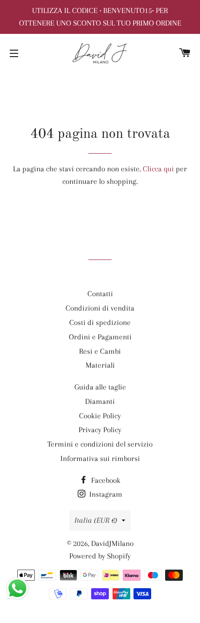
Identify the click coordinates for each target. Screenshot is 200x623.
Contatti (100, 293)
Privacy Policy (100, 429)
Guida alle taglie (100, 387)
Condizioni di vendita (100, 308)
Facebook (104, 480)
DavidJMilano (112, 543)
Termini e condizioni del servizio (100, 444)
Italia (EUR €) (95, 520)
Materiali (100, 365)
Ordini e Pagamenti (100, 336)
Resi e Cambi (100, 351)
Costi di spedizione (100, 322)
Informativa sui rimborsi (100, 458)
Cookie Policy (100, 415)
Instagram (104, 494)
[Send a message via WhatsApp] (17, 588)
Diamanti (100, 401)
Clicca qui (158, 168)
